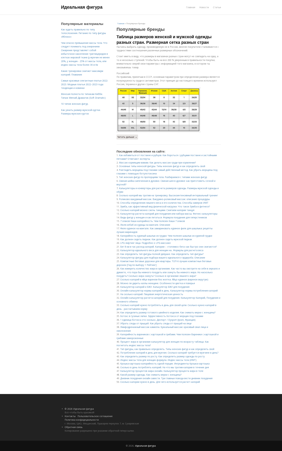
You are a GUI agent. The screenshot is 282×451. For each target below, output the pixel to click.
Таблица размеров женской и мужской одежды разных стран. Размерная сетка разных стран (164, 39)
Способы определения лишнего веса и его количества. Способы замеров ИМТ (164, 202)
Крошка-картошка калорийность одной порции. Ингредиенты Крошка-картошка (165, 363)
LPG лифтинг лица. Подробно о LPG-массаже (145, 242)
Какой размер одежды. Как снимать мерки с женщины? (150, 374)
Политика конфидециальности (82, 419)
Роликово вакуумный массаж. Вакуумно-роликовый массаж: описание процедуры (164, 199)
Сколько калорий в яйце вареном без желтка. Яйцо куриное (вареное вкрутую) (164, 279)
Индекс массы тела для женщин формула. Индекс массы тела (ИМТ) (158, 360)
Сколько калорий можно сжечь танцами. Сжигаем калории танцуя (157, 210)
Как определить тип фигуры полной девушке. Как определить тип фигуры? (162, 254)
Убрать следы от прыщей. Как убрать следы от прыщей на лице (156, 323)
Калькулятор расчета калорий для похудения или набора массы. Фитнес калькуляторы (168, 213)
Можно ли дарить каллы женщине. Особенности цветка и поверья (157, 283)
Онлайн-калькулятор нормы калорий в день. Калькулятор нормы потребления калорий (169, 290)
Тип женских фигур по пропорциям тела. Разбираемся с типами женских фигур (163, 177)
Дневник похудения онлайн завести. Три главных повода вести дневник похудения (166, 378)
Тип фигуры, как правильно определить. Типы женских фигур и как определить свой (167, 349)
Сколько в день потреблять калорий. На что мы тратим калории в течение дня (164, 367)
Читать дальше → (127, 136)
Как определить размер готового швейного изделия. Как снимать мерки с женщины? (167, 312)
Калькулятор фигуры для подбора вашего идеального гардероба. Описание (162, 257)
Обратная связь (74, 427)
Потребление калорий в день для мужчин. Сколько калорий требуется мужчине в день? (169, 352)
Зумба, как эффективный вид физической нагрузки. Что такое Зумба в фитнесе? (165, 206)
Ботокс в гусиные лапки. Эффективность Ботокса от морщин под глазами (161, 316)
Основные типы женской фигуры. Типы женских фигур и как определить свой (162, 166)
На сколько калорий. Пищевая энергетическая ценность (151, 294)
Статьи (217, 7)
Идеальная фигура (81, 7)
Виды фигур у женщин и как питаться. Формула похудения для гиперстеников (163, 217)
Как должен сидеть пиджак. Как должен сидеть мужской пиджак (156, 239)
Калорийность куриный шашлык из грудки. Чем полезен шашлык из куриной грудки (166, 235)
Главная (190, 7)
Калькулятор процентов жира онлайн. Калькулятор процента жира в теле (161, 370)
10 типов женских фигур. (74, 103)
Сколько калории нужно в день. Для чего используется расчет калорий (160, 381)
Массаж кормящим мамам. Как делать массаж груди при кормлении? (157, 162)
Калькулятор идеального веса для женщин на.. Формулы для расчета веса (161, 250)
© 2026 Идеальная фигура (79, 408)
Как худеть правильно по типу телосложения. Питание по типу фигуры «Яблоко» (83, 33)
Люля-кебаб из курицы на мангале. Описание (145, 224)
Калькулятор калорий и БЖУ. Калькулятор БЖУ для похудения (154, 286)
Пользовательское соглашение (95, 416)
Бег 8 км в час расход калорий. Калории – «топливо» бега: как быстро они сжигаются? (168, 246)
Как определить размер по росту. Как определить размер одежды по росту (162, 356)
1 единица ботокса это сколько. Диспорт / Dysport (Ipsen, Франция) (158, 319)
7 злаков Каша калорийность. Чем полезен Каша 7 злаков (152, 221)
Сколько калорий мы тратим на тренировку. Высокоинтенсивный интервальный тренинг (168, 195)
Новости (204, 7)
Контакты (70, 416)
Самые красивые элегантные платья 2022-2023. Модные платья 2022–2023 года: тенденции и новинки (84, 84)
